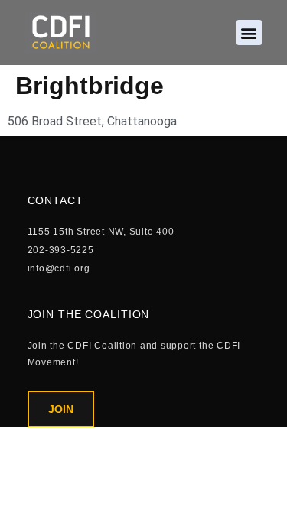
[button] (249, 32)
